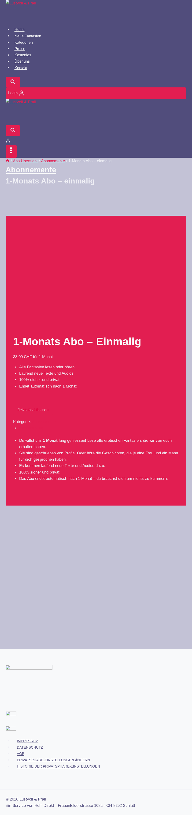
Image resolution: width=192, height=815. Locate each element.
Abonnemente (31, 169)
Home (20, 30)
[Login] (96, 140)
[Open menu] (11, 151)
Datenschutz (30, 747)
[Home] (8, 161)
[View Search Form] (13, 82)
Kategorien (24, 42)
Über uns (22, 61)
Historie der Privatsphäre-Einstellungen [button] (58, 766)
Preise (20, 49)
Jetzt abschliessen (33, 410)
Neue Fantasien (28, 36)
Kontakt (21, 68)
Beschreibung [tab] (31, 428)
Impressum (27, 741)
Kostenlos (23, 55)
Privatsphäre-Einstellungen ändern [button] (53, 760)
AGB (20, 754)
